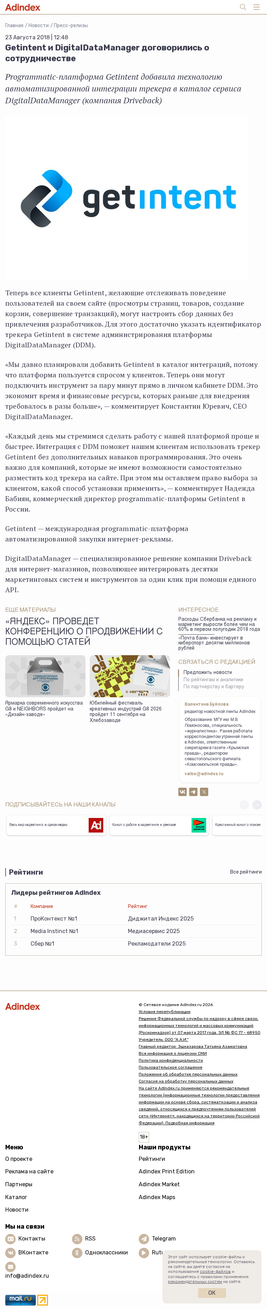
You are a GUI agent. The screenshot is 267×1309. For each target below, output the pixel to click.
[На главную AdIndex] (66, 1006)
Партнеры (18, 1184)
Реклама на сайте (29, 1171)
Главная (14, 26)
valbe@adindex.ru (204, 774)
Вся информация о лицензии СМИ (173, 1053)
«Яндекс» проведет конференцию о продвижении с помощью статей (84, 632)
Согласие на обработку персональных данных (186, 1081)
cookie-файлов (215, 1271)
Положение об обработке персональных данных (188, 1074)
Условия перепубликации (165, 1011)
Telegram (164, 1238)
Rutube (161, 1252)
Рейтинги (152, 1159)
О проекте (18, 1159)
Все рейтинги (246, 872)
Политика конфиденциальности (171, 1060)
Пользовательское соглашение (170, 1067)
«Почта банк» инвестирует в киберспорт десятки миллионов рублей (214, 643)
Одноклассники (106, 1252)
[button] (257, 805)
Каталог (16, 1197)
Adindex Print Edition (167, 1171)
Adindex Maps (157, 1197)
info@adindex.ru (27, 1275)
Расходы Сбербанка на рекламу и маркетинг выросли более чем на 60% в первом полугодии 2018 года (219, 624)
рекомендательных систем (195, 1281)
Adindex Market (159, 1184)
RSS (90, 1238)
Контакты (31, 1238)
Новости (39, 26)
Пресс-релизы (71, 26)
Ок (212, 1293)
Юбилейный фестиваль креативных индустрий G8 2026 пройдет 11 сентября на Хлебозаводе (126, 712)
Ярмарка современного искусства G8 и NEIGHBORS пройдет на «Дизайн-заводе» (44, 709)
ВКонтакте (33, 1252)
